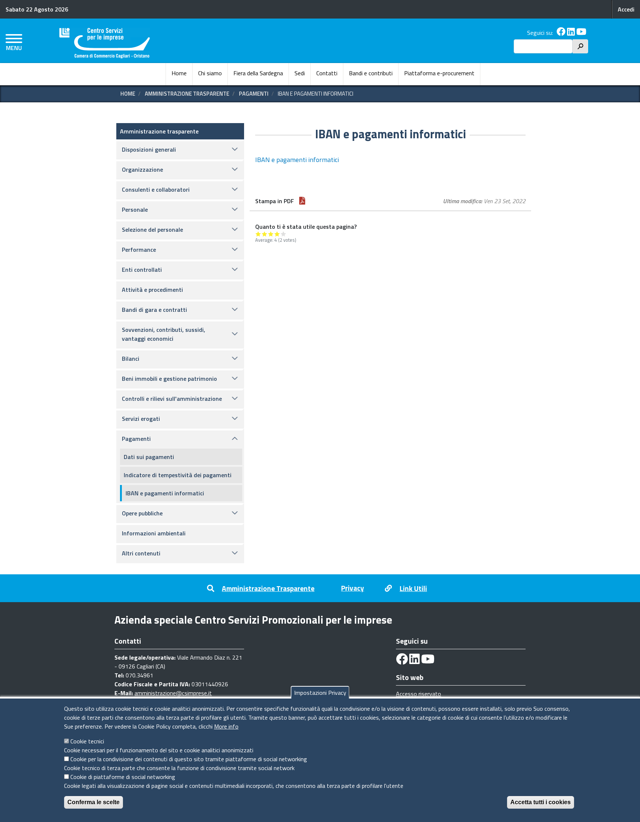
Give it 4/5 (277, 234)
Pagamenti (254, 93)
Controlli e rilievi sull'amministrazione (172, 398)
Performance (139, 249)
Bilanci (130, 358)
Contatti (326, 73)
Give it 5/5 (283, 234)
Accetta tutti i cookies (540, 802)
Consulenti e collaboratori (156, 189)
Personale (135, 209)
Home (179, 73)
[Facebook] (561, 32)
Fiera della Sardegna (258, 73)
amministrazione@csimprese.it (173, 693)
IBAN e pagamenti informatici (297, 160)
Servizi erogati (141, 418)
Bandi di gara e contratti (154, 309)
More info (226, 726)
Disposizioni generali (149, 149)
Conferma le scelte (93, 802)
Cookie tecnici (87, 741)
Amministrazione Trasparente (268, 588)
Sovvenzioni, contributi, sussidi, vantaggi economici (163, 334)
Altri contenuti (141, 553)
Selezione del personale (152, 229)
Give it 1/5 (258, 234)
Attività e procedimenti (152, 289)
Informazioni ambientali (154, 533)
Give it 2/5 (264, 234)
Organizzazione (142, 169)
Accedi (626, 9)
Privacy (352, 587)
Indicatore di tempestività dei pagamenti (177, 475)
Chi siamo (210, 73)
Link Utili (413, 588)
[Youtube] (581, 32)
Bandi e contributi (371, 73)
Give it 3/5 (271, 234)
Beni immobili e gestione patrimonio (169, 378)
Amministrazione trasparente (187, 93)
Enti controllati (142, 269)
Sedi (299, 73)
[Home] (104, 43)
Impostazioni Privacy (320, 692)
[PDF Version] (302, 201)
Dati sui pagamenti (149, 456)
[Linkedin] (571, 32)
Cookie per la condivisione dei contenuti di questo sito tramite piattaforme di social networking (188, 759)
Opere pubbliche (142, 513)
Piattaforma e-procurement (439, 73)
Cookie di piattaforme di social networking (122, 776)
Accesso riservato (418, 693)
